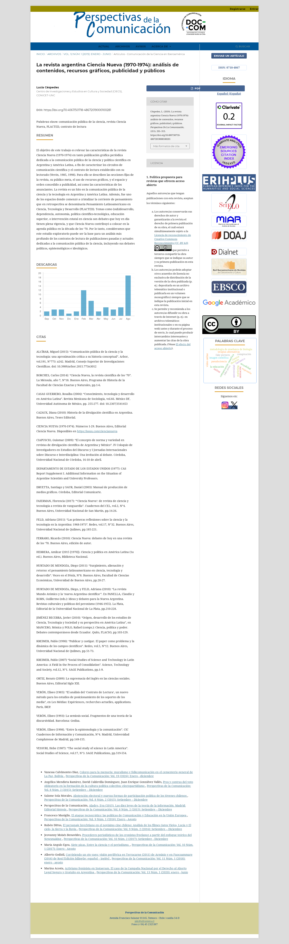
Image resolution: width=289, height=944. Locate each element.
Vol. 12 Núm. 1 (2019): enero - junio (87, 54)
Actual (103, 46)
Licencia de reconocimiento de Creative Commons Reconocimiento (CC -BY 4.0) (172, 239)
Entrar (254, 8)
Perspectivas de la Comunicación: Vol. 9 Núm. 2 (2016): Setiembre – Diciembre (130, 829)
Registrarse (237, 8)
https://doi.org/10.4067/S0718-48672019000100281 (77, 110)
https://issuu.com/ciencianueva (97, 431)
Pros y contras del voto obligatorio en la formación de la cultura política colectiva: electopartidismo (118, 784)
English (229, 88)
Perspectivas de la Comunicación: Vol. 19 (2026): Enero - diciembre (110, 776)
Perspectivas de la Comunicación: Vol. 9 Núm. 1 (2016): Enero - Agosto (90, 819)
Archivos (122, 46)
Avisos (141, 46)
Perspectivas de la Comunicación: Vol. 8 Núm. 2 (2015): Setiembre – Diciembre (96, 799)
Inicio (40, 54)
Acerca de (160, 46)
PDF (197, 88)
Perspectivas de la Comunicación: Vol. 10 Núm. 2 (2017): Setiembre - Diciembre (116, 839)
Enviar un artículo (229, 55)
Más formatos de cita (166, 146)
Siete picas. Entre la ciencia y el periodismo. (100, 845)
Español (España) (229, 93)
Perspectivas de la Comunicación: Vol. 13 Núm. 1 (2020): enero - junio (142, 872)
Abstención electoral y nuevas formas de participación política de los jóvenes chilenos (130, 796)
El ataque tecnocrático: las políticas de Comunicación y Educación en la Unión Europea (129, 815)
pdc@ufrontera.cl (144, 921)
